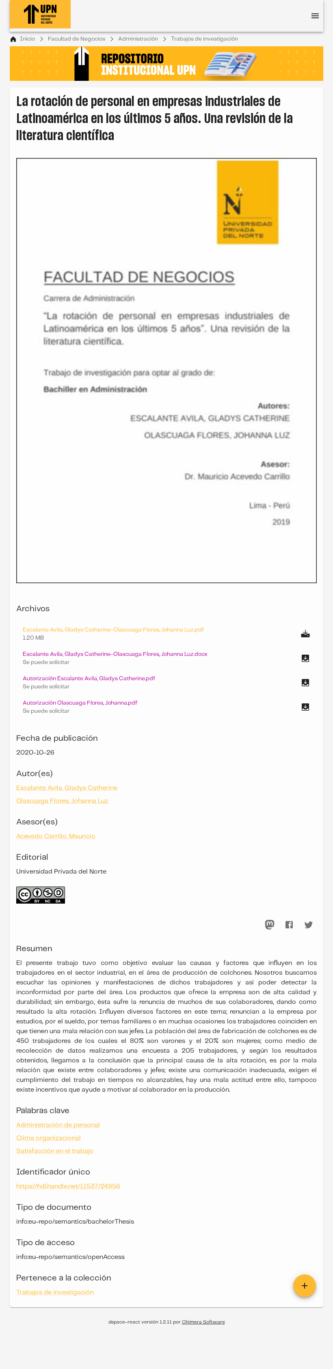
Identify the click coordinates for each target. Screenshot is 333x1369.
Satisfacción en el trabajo (54, 1151)
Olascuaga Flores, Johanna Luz (62, 801)
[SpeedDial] (304, 1285)
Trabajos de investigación (204, 39)
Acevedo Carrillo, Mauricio (55, 836)
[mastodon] (270, 925)
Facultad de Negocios (76, 39)
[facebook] (289, 925)
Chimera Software (203, 1322)
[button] (166, 658)
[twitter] (309, 925)
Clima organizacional (48, 1138)
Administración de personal (58, 1125)
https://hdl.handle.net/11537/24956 (68, 1186)
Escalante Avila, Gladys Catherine (66, 788)
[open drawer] (315, 16)
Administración (138, 39)
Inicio (27, 39)
